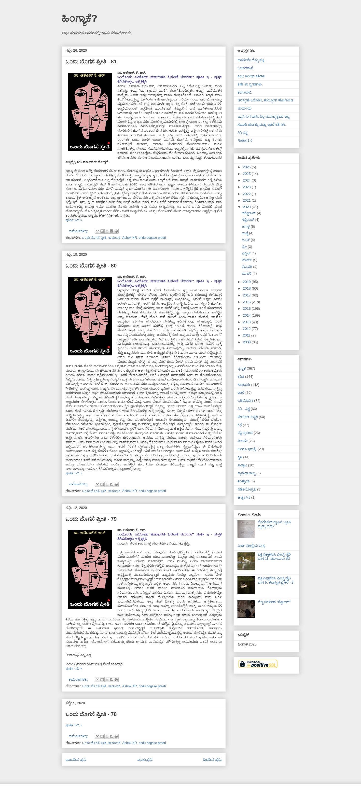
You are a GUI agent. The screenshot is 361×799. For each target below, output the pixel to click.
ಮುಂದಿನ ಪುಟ (76, 759)
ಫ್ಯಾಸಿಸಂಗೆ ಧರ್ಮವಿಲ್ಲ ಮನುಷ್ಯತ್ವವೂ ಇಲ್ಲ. (263, 116)
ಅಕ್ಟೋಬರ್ (249, 213)
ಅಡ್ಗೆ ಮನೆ (243, 497)
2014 (247, 315)
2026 (247, 167)
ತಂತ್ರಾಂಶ (243, 481)
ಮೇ (245, 247)
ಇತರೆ (240, 392)
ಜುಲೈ (245, 233)
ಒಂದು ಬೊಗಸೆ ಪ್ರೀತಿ (94, 237)
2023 (247, 187)
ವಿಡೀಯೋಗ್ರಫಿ (246, 489)
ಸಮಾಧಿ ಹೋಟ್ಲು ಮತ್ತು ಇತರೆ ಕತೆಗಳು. (261, 124)
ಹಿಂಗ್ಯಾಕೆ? (79, 18)
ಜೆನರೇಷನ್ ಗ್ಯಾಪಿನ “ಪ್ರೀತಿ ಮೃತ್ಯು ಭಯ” (274, 524)
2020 (247, 207)
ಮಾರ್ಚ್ (247, 260)
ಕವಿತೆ (240, 376)
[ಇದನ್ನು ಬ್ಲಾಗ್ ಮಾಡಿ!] (102, 231)
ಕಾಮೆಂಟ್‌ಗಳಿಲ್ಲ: (79, 231)
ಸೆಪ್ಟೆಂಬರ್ (248, 220)
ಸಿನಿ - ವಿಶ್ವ (243, 409)
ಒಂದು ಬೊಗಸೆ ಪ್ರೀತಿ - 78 (91, 714)
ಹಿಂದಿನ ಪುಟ (212, 759)
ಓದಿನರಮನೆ (245, 401)
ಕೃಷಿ (239, 457)
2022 (247, 194)
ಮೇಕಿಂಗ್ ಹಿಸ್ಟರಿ (247, 417)
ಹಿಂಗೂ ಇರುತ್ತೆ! (247, 449)
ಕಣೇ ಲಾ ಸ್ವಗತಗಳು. (250, 84)
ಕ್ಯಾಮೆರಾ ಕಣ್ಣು (246, 473)
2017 (247, 295)
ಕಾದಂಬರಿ (114, 237)
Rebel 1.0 (244, 140)
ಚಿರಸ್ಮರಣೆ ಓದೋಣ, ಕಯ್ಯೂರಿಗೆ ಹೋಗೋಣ (265, 100)
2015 (247, 308)
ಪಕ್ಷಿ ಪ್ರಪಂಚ (245, 433)
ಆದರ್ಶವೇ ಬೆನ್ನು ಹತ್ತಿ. (251, 60)
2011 (247, 335)
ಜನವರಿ (247, 273)
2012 (247, 329)
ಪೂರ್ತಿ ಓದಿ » (74, 220)
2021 (247, 200)
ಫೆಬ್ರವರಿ (247, 267)
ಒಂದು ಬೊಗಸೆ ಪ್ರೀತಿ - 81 (91, 61)
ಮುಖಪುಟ (145, 759)
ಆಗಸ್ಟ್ (246, 226)
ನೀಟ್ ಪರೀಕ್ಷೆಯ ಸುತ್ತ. (251, 546)
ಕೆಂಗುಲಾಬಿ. (244, 92)
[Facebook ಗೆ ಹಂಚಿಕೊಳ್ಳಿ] (111, 231)
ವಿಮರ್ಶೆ (242, 441)
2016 (247, 302)
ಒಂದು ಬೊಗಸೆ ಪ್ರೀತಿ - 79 (91, 519)
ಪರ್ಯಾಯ (244, 108)
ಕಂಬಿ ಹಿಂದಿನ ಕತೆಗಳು (251, 76)
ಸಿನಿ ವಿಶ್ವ (242, 133)
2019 (247, 282)
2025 (247, 174)
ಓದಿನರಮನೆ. (245, 68)
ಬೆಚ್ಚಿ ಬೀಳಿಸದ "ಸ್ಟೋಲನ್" (274, 602)
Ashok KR (129, 237)
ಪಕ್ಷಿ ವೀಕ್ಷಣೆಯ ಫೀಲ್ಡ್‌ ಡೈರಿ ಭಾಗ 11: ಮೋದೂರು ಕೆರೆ (274, 556)
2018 (247, 288)
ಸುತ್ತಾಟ (242, 465)
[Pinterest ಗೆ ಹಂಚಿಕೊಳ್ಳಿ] (116, 231)
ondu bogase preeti (152, 237)
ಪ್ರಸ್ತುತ (241, 368)
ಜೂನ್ (246, 240)
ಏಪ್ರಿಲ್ (246, 253)
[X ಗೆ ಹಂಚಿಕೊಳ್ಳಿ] (106, 231)
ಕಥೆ (239, 425)
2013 (247, 322)
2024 (247, 180)
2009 (247, 342)
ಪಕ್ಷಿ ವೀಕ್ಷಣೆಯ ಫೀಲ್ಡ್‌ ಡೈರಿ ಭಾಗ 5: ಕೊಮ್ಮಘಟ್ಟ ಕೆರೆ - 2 (275, 580)
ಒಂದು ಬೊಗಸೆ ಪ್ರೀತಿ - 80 (91, 266)
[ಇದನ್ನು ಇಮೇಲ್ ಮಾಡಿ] (97, 231)
